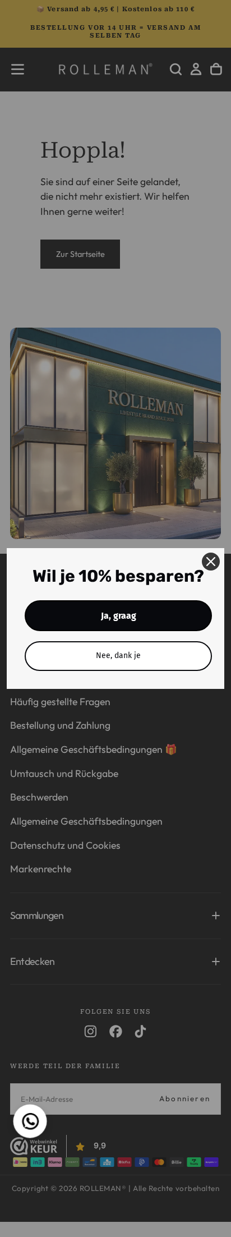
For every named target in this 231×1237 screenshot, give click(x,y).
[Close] (210, 561)
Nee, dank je (118, 655)
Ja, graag (118, 615)
